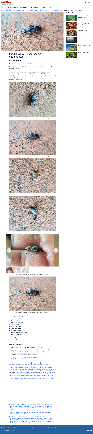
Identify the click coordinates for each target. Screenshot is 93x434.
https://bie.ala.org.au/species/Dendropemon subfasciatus (22, 358)
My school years (82, 30)
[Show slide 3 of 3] (25, 270)
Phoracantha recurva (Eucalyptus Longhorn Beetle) (21, 376)
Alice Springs (12, 416)
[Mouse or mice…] (71, 40)
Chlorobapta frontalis (24, 366)
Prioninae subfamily (46, 376)
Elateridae (48, 369)
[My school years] (71, 33)
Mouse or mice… (82, 38)
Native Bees (23, 412)
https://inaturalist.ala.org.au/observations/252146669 (21, 355)
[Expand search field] (91, 3)
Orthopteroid (37, 407)
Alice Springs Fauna (14, 412)
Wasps (11, 409)
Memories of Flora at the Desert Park (84, 46)
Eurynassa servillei (20, 372)
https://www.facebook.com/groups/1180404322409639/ (22, 353)
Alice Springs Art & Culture (24, 418)
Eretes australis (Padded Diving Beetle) (31, 370)
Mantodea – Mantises (15, 407)
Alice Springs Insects (14, 404)
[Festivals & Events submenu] (29, 7)
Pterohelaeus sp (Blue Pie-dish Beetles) (33, 378)
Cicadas (34, 406)
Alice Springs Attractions (36, 418)
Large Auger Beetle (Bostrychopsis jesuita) (21, 373)
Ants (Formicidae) (38, 404)
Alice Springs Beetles (14, 63)
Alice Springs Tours (14, 422)
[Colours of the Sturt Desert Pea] (71, 25)
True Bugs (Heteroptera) (46, 407)
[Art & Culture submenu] (8, 7)
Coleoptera (39, 406)
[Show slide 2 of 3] (17, 270)
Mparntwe (19, 416)
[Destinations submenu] (17, 7)
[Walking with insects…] (71, 55)
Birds (32, 412)
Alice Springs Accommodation (29, 416)
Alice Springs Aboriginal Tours (47, 421)
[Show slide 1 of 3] (10, 270)
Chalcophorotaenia (14, 366)
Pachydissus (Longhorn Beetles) (39, 373)
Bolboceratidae (44, 363)
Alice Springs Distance (15, 419)
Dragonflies (50, 406)
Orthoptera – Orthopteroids (27, 407)
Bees (44, 404)
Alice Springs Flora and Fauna (42, 419)
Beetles (28, 412)
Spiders (22, 413)
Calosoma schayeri (19, 364)
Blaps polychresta (36, 363)
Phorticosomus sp (48, 375)
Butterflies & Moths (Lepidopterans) (23, 406)
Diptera (44, 406)
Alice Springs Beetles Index (26, 63)
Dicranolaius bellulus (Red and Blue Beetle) (35, 369)
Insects (48, 412)
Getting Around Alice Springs (32, 421)
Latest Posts (70, 12)
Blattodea (12, 406)
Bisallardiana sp (27, 363)
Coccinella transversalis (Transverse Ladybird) (40, 366)
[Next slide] (56, 250)
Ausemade (11, 430)
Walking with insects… (84, 52)
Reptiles (17, 413)
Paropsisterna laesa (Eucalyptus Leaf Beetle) (33, 375)
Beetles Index (49, 404)
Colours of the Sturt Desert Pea (83, 24)
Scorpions (26, 413)
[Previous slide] (9, 250)
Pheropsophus (37, 376)
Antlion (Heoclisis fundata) (27, 404)
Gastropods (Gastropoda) (40, 412)
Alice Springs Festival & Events (28, 419)
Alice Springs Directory (48, 418)
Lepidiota (39, 372)
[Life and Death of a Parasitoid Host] (71, 18)
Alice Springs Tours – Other (25, 422)
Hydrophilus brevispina (31, 372)
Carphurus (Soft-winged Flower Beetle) (34, 364)
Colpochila (12, 367)
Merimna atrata (45, 372)
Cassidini (46, 364)
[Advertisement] (32, 392)
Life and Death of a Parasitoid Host (83, 16)
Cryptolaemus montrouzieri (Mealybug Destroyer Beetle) (28, 367)
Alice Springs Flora (21, 421)
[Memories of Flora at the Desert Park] (71, 47)
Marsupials (12, 413)
